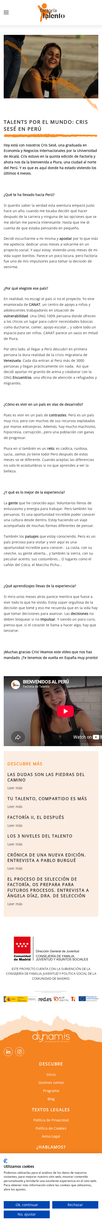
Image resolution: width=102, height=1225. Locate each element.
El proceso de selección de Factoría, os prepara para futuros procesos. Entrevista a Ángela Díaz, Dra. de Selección (48, 887)
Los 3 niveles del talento (40, 836)
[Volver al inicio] (51, 12)
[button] (6, 12)
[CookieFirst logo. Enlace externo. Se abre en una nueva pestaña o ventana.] (5, 1161)
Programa (51, 1090)
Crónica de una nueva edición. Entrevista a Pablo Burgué (46, 857)
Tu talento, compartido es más (47, 798)
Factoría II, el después (35, 817)
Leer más (15, 787)
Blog (51, 1098)
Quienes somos (51, 1082)
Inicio (51, 1074)
